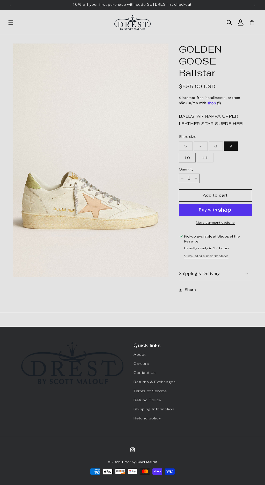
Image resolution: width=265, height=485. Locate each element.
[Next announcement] (255, 5)
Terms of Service (150, 391)
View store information (206, 256)
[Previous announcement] (10, 5)
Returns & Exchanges (154, 382)
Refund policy (147, 418)
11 (208, 158)
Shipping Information (154, 409)
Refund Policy (147, 400)
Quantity (186, 169)
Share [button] (190, 289)
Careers (141, 363)
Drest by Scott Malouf (139, 462)
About (140, 354)
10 (187, 157)
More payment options (215, 222)
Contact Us (145, 372)
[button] (11, 22)
